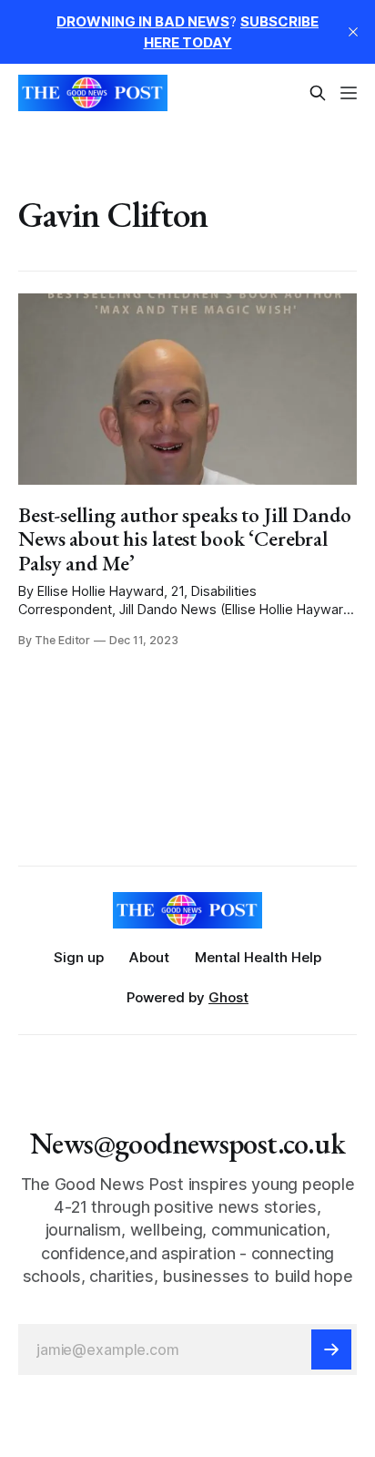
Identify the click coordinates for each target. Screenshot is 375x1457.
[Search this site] (317, 93)
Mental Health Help (258, 957)
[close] (353, 31)
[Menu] (348, 93)
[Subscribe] (331, 1349)
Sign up (79, 957)
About (149, 957)
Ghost (228, 997)
